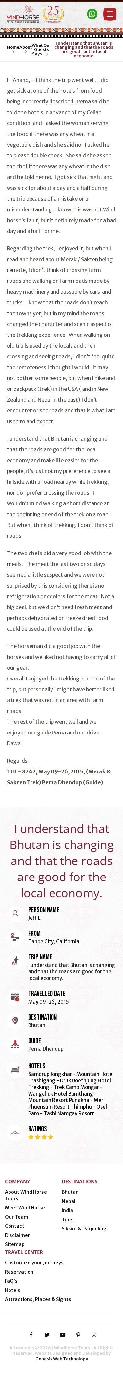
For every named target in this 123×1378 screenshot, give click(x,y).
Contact (14, 1226)
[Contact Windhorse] (92, 14)
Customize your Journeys (34, 1263)
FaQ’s (11, 1281)
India (67, 1210)
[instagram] (94, 1334)
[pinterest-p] (78, 1334)
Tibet (68, 1220)
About (25, 47)
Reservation (19, 1272)
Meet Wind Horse (25, 1208)
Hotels (12, 1290)
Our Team (16, 1217)
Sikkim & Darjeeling (84, 1229)
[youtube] (62, 1334)
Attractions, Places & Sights (38, 1299)
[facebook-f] (31, 1334)
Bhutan (70, 1192)
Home (13, 47)
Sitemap (15, 1244)
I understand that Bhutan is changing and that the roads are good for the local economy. (83, 49)
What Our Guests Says (41, 50)
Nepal (68, 1201)
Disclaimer (17, 1235)
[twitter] (46, 1334)
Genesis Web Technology (61, 1359)
